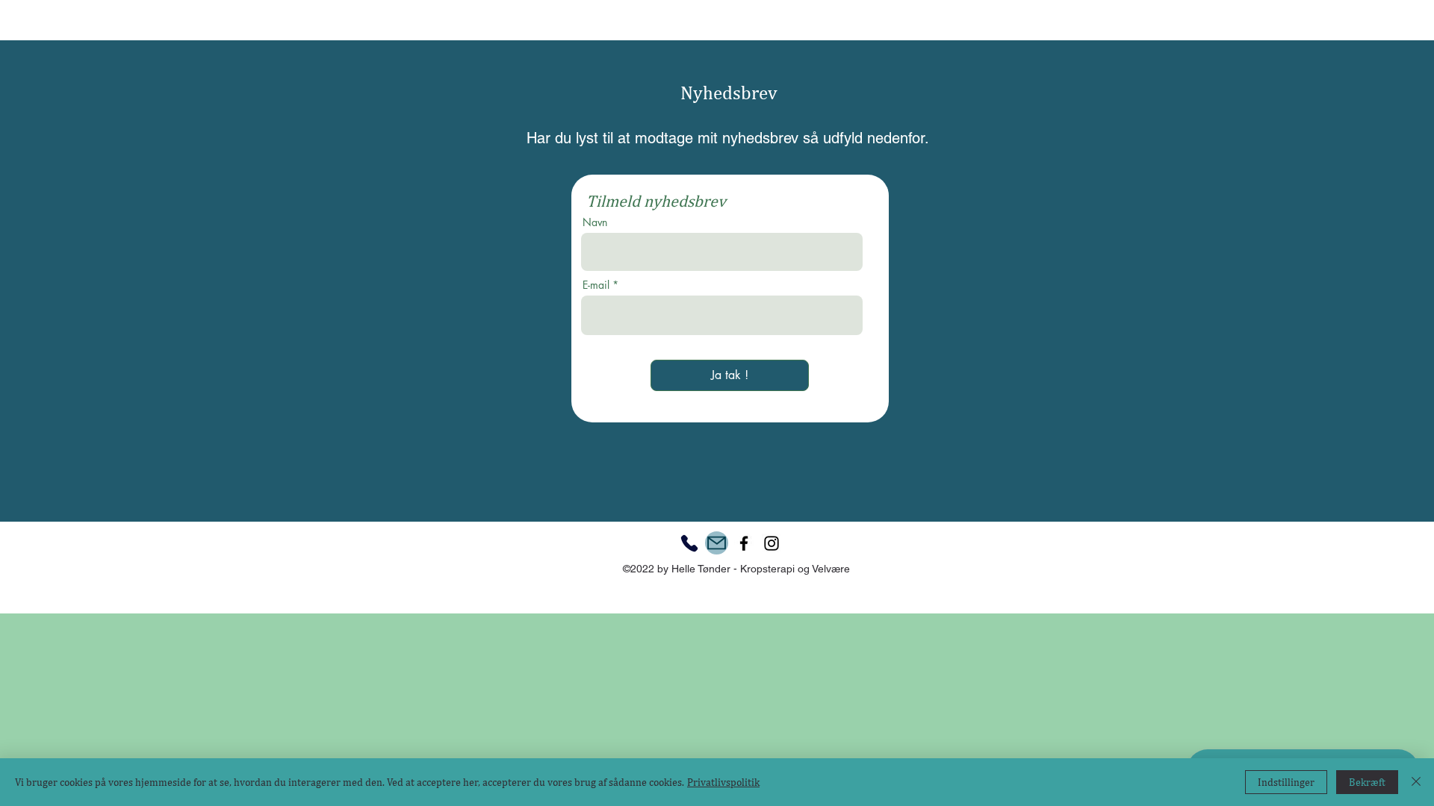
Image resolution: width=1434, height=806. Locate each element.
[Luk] (1416, 782)
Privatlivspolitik (723, 782)
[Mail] (716, 542)
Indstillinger (1286, 782)
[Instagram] (771, 543)
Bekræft (1367, 782)
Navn (595, 222)
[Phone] (689, 543)
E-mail (596, 285)
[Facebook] (744, 543)
